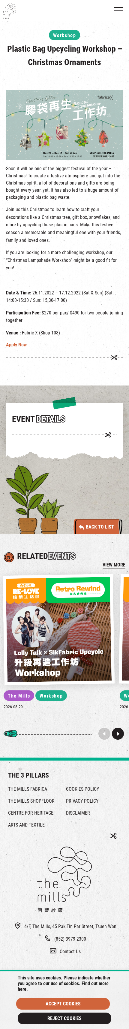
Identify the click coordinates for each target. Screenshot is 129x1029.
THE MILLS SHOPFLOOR (31, 801)
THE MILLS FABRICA (27, 789)
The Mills (19, 696)
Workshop (51, 696)
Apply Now (16, 345)
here (22, 989)
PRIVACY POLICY (82, 801)
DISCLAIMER (78, 813)
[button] (118, 734)
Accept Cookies (63, 1004)
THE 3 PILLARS (28, 775)
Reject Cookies (64, 1018)
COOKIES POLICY (82, 789)
